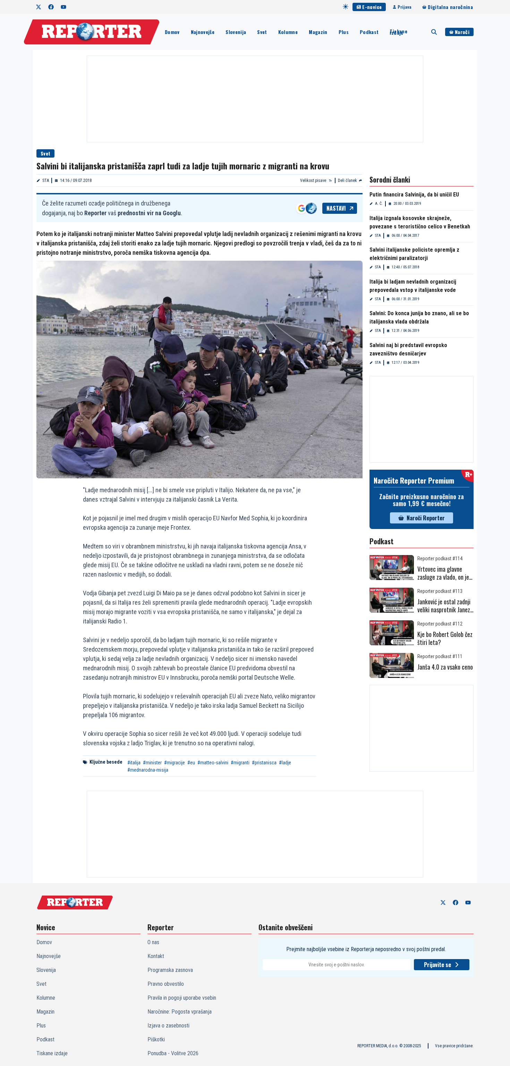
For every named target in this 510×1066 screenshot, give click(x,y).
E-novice (372, 6)
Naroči (462, 31)
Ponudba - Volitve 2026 (172, 1053)
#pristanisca (264, 762)
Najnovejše (203, 31)
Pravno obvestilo (165, 984)
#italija (134, 762)
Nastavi (336, 208)
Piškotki (156, 1039)
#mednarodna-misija (147, 770)
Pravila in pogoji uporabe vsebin (181, 997)
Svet (262, 31)
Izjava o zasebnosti (168, 1025)
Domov (172, 31)
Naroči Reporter (426, 518)
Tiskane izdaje (398, 32)
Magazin (318, 31)
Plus (344, 31)
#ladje (285, 762)
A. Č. (379, 203)
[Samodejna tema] (345, 6)
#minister (152, 762)
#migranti (240, 762)
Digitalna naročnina (450, 6)
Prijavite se (437, 964)
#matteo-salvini (212, 762)
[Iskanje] (434, 31)
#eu (191, 762)
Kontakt (155, 956)
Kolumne (288, 31)
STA (45, 180)
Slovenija (236, 31)
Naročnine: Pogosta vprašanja (179, 1011)
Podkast (369, 31)
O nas (153, 942)
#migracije (174, 762)
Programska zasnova (170, 970)
